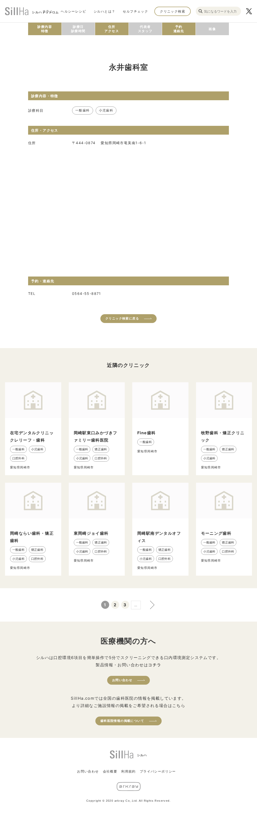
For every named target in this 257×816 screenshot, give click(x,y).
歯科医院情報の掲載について (122, 721)
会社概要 (110, 771)
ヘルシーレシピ (73, 11)
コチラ (154, 664)
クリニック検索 (172, 11)
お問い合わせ (122, 680)
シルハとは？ (104, 11)
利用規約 (128, 771)
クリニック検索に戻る (122, 318)
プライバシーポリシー (158, 771)
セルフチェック (135, 11)
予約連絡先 (178, 29)
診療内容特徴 (44, 29)
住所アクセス (111, 29)
